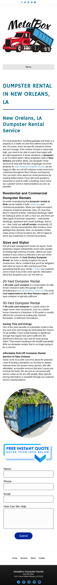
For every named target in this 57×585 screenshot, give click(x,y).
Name (7, 468)
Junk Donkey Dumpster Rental (29, 166)
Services (24, 558)
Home (14, 558)
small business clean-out (31, 290)
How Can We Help (15, 506)
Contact (37, 269)
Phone (7, 481)
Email (7, 493)
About (33, 558)
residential (35, 204)
